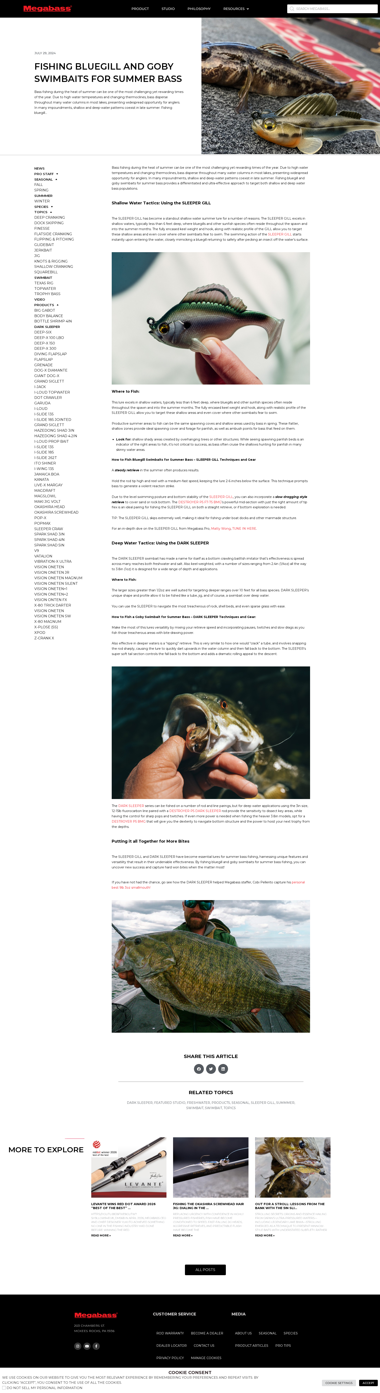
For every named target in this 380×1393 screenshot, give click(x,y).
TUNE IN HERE (244, 529)
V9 (36, 551)
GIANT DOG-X (46, 376)
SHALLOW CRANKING (53, 267)
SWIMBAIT (43, 278)
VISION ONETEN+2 (51, 594)
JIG (37, 256)
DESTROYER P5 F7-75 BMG (199, 502)
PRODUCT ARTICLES (251, 1346)
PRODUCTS (44, 305)
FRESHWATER (198, 1103)
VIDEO (39, 299)
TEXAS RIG (43, 283)
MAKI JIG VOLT (47, 501)
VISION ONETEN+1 (50, 589)
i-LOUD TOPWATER (52, 392)
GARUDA (42, 403)
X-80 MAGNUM (47, 622)
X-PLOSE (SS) (46, 627)
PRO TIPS (283, 1346)
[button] (199, 1069)
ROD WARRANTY (170, 1333)
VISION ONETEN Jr (51, 572)
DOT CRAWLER (48, 398)
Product (140, 9)
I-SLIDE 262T (45, 458)
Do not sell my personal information (44, 1388)
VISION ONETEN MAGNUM (58, 578)
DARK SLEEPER (47, 327)
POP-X (40, 518)
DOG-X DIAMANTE (51, 370)
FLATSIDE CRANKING (53, 234)
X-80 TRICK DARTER (52, 605)
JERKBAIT (43, 250)
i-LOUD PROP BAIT (51, 441)
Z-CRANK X (44, 638)
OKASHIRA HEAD (49, 507)
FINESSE (42, 228)
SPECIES (41, 207)
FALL (38, 185)
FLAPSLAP (43, 359)
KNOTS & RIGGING (51, 261)
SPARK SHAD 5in (49, 545)
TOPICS (41, 212)
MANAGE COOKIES (206, 1358)
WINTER (42, 201)
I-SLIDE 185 (44, 452)
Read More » (101, 1235)
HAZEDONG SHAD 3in (54, 430)
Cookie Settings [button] (339, 1383)
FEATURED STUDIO (169, 1103)
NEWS (39, 168)
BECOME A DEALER (207, 1333)
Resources (234, 9)
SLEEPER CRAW (48, 529)
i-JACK (40, 387)
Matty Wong (221, 529)
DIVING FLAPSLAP (50, 354)
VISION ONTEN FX (50, 600)
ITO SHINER (45, 463)
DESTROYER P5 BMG (129, 821)
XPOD (39, 633)
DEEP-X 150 (44, 343)
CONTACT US (204, 1346)
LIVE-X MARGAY (48, 485)
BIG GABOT (44, 310)
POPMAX (42, 523)
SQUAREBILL (46, 272)
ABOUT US (243, 1333)
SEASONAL (43, 179)
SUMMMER (43, 196)
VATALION (43, 556)
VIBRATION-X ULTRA (52, 561)
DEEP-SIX (43, 332)
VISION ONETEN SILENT (56, 583)
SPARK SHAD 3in (49, 534)
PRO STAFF (44, 174)
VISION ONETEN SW (52, 616)
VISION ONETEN (49, 567)
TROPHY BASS (47, 294)
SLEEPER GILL (280, 234)
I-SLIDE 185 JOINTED (52, 420)
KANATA (41, 479)
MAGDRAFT (44, 490)
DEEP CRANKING (49, 217)
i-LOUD (41, 409)
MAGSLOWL (45, 496)
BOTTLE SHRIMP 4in (53, 321)
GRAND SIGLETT (49, 381)
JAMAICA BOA (46, 474)
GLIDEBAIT (44, 245)
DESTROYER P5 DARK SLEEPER (195, 811)
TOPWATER (45, 289)
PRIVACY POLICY (170, 1358)
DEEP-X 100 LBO (49, 338)
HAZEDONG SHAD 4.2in (55, 436)
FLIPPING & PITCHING (54, 239)
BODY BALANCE (48, 316)
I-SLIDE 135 (44, 414)
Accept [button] (368, 1383)
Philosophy (199, 9)
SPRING (41, 190)
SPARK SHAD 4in (49, 540)
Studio (168, 9)
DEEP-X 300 (45, 348)
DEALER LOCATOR (171, 1346)
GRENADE (43, 365)
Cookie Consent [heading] (190, 1372)
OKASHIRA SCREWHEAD (56, 512)
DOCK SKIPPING (49, 223)
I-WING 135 (44, 469)
